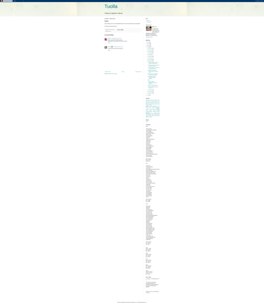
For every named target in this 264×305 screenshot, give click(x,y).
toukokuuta (150, 59)
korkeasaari (153, 103)
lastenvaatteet (149, 104)
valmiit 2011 (151, 114)
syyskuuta (150, 53)
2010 (148, 95)
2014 (148, 42)
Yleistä (150, 116)
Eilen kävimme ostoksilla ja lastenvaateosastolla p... (153, 74)
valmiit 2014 (154, 115)
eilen (151, 100)
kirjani (147, 121)
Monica (109, 38)
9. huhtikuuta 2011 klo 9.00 (118, 46)
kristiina (109, 46)
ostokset (147, 109)
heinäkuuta (150, 56)
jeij (150, 101)
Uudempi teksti (107, 71)
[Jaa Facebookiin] (121, 29)
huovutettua (148, 101)
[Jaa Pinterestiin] (122, 29)
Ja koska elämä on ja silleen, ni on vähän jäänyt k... (154, 68)
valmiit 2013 (148, 115)
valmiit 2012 (157, 114)
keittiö (147, 103)
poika (110, 31)
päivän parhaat (152, 110)
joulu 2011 (153, 101)
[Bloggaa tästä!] (119, 29)
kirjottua (149, 103)
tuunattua (155, 111)
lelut (153, 104)
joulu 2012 (158, 101)
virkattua (147, 116)
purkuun (147, 110)
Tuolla (111, 6)
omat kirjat (151, 107)
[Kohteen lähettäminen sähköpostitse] (117, 29)
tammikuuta (150, 93)
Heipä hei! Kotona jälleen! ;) (153, 85)
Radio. (149, 80)
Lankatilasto (149, 21)
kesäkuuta (150, 57)
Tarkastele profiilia (149, 37)
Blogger (145, 302)
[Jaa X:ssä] (120, 29)
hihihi (159, 100)
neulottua (154, 106)
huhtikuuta (150, 61)
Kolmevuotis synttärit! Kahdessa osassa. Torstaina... (152, 77)
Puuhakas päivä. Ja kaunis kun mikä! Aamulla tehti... (153, 66)
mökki (150, 106)
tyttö (159, 111)
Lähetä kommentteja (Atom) (112, 73)
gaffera (136, 302)
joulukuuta (150, 48)
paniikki (151, 109)
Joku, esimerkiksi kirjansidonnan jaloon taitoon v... (152, 82)
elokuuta (149, 54)
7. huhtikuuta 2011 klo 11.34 (116, 38)
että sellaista (154, 100)
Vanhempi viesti (138, 71)
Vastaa (109, 42)
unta (152, 113)
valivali (155, 113)
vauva (158, 115)
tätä (151, 113)
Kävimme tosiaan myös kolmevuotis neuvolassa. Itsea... (153, 71)
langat (159, 103)
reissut (158, 110)
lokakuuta (150, 51)
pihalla (154, 109)
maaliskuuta (150, 89)
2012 (148, 45)
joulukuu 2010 (154, 102)
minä (147, 106)
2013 (148, 43)
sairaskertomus (149, 111)
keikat (159, 102)
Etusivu (123, 71)
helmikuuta (150, 91)
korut (156, 103)
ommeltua (157, 107)
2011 (148, 46)
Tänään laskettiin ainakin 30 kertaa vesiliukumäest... (153, 63)
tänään (148, 113)
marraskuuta (150, 49)
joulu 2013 (148, 102)
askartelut (147, 100)
